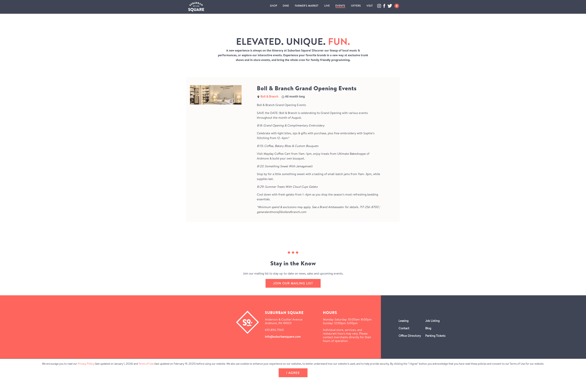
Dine (286, 5)
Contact (404, 328)
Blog (428, 328)
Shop (273, 5)
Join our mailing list (293, 283)
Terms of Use (146, 364)
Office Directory (410, 336)
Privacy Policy (86, 364)
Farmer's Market (306, 5)
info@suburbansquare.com (283, 336)
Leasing (404, 321)
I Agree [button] (293, 373)
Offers (356, 5)
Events (340, 5)
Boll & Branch (269, 96)
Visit (370, 5)
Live (327, 5)
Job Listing (432, 321)
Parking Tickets (435, 336)
